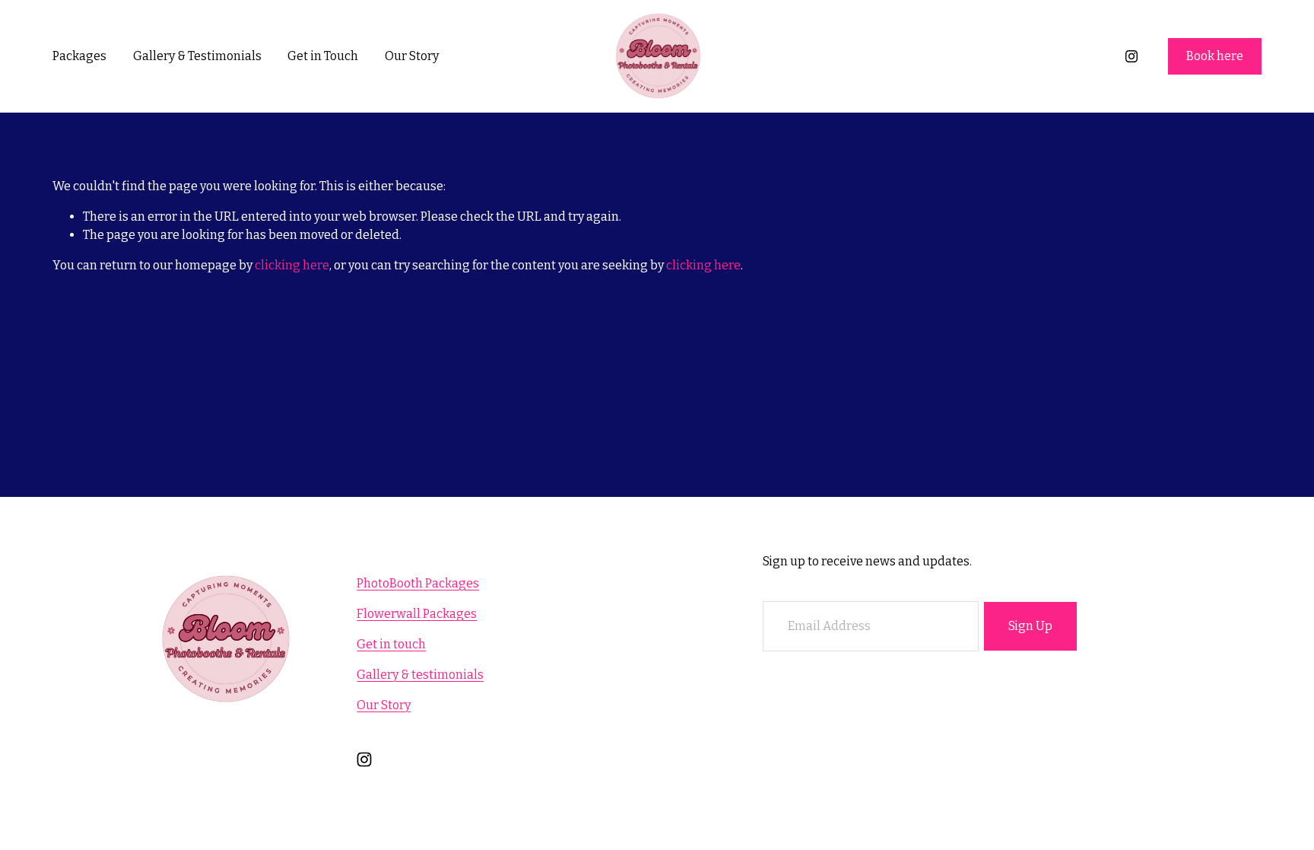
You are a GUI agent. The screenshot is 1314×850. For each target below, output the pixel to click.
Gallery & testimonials (420, 674)
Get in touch (391, 644)
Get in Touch (322, 56)
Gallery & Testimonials (197, 56)
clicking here (292, 265)
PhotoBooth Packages (418, 583)
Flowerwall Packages (417, 613)
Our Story (412, 56)
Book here (1214, 56)
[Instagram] (1131, 56)
